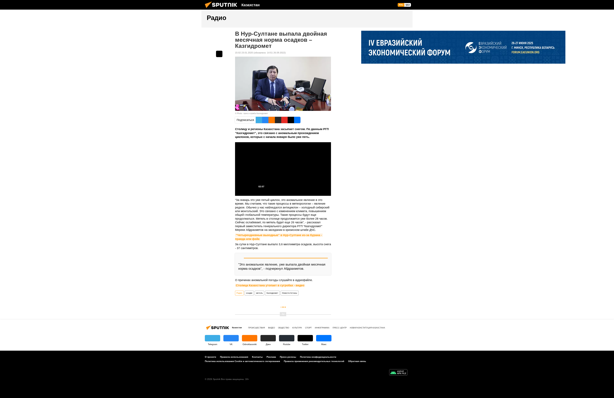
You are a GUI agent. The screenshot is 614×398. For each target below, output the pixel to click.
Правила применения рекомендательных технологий (314, 361)
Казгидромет (272, 293)
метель (259, 293)
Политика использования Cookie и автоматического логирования (242, 361)
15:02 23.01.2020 (244, 52)
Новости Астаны (289, 293)
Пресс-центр (340, 328)
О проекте (210, 357)
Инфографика (322, 328)
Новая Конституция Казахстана (367, 328)
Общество (283, 328)
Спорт (308, 328)
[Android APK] (398, 372)
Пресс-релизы (288, 357)
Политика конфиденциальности (318, 357)
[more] (219, 54)
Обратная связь (357, 361)
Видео (271, 328)
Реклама (271, 357)
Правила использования (234, 357)
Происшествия (256, 328)
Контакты (257, 357)
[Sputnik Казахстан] (222, 9)
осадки (249, 293)
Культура (297, 328)
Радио (239, 293)
